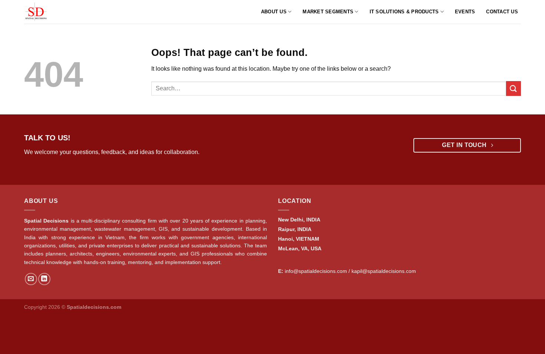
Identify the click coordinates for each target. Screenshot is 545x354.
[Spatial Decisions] (45, 12)
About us (274, 11)
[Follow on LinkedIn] (44, 279)
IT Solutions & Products (404, 11)
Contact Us (502, 11)
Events (465, 11)
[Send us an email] (31, 279)
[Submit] (513, 88)
